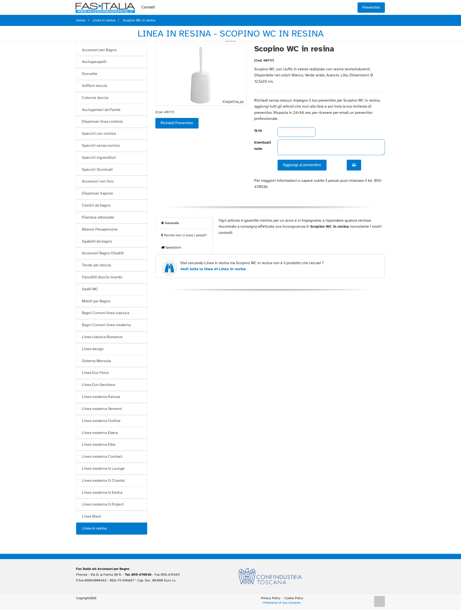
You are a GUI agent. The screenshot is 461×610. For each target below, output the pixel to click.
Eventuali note (261, 145)
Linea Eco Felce (95, 372)
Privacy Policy (270, 598)
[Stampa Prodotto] (354, 165)
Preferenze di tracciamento (282, 603)
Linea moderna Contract (102, 456)
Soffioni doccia (94, 85)
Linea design (93, 349)
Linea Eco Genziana (98, 384)
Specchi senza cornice (101, 145)
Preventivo (371, 7)
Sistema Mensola (96, 361)
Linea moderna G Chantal (103, 480)
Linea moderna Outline (101, 420)
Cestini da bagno (96, 205)
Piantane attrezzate (98, 217)
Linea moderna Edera (100, 432)
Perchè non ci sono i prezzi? (185, 235)
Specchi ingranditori (99, 157)
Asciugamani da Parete (101, 109)
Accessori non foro (98, 181)
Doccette (89, 73)
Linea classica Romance (102, 337)
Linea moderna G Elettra (102, 492)
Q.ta (258, 130)
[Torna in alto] (379, 601)
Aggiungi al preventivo (302, 165)
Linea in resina (94, 528)
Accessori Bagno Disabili (103, 253)
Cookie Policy (293, 598)
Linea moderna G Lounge (103, 468)
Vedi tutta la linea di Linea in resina (213, 269)
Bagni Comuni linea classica (105, 313)
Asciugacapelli (94, 61)
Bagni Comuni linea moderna (106, 325)
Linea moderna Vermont (102, 408)
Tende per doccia (96, 265)
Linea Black (91, 516)
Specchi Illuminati (97, 169)
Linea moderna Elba (98, 444)
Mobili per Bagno (96, 301)
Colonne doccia (95, 97)
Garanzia (171, 223)
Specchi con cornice (99, 133)
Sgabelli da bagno (97, 241)
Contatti (148, 7)
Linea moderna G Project (103, 504)
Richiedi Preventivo (177, 123)
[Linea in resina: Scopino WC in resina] (200, 74)
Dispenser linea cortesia (102, 121)
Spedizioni (172, 247)
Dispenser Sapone (97, 193)
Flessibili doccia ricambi (102, 277)
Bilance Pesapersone (100, 229)
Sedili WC (90, 289)
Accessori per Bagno (99, 50)
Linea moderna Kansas (101, 396)
